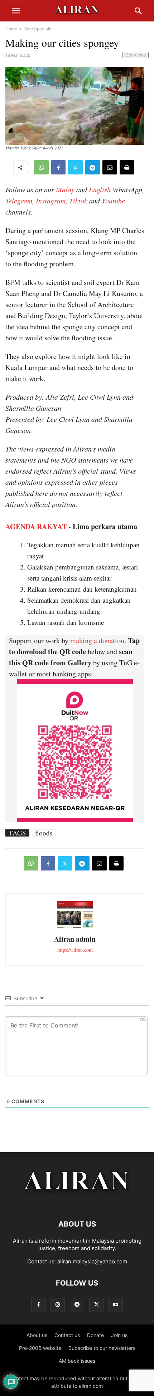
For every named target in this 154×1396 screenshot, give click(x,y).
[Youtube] (116, 1304)
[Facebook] (58, 167)
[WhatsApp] (41, 167)
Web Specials (37, 28)
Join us (119, 1335)
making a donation (97, 640)
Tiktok (78, 200)
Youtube (113, 200)
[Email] (109, 167)
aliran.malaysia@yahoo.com (92, 1261)
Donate (95, 1335)
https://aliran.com (75, 949)
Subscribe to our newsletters (101, 1348)
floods (43, 833)
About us (37, 1335)
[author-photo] (75, 927)
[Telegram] (92, 167)
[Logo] (77, 1202)
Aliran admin (75, 939)
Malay (65, 189)
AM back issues (77, 1361)
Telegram (18, 200)
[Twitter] (75, 167)
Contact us (67, 1335)
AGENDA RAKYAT (36, 526)
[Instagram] (57, 1304)
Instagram (51, 200)
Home (11, 28)
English (100, 189)
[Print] (127, 167)
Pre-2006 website (40, 1348)
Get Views (135, 55)
